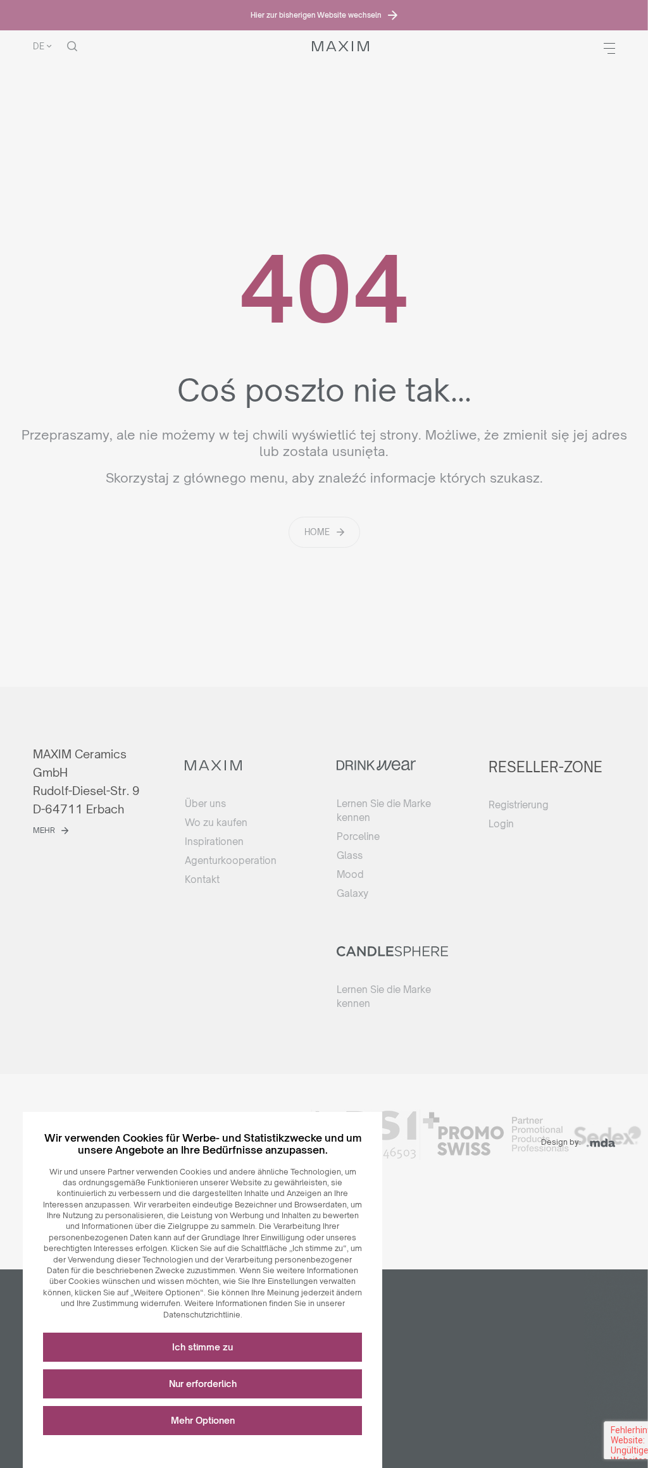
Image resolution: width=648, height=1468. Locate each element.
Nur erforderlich (203, 1383)
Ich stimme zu (202, 1347)
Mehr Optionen (203, 1420)
